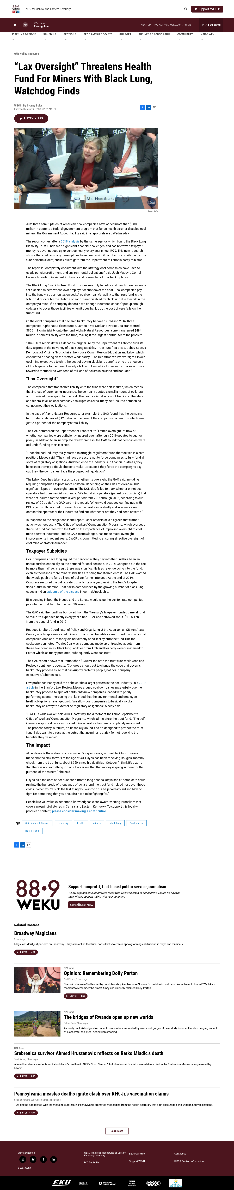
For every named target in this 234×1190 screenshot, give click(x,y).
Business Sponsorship (154, 34)
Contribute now (81, 905)
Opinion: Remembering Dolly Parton (101, 973)
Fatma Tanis (70, 1023)
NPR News (69, 968)
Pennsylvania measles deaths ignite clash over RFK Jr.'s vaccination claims (91, 1094)
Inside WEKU (208, 34)
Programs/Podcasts (98, 34)
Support (125, 34)
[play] (15, 25)
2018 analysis (70, 241)
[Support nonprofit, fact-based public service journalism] (37, 895)
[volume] (25, 25)
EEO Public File (137, 1153)
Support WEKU (137, 1161)
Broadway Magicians (35, 933)
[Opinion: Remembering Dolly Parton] (37, 980)
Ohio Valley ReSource (26, 53)
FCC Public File (92, 1162)
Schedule (50, 34)
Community (185, 34)
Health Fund (32, 830)
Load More (117, 1131)
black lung (115, 823)
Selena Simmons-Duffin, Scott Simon (31, 1099)
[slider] (30, 25)
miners (97, 823)
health (80, 823)
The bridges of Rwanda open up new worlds (108, 1017)
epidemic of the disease (63, 591)
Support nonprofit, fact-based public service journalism (117, 886)
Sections (70, 34)
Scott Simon (69, 979)
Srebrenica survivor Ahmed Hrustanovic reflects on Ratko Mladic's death (88, 1053)
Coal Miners (136, 823)
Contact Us (180, 1153)
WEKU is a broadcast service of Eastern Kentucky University (105, 1154)
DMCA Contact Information (189, 1161)
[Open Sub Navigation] (13, 39)
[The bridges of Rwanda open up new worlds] (37, 1024)
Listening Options (23, 34)
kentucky (63, 823)
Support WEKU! (209, 9)
